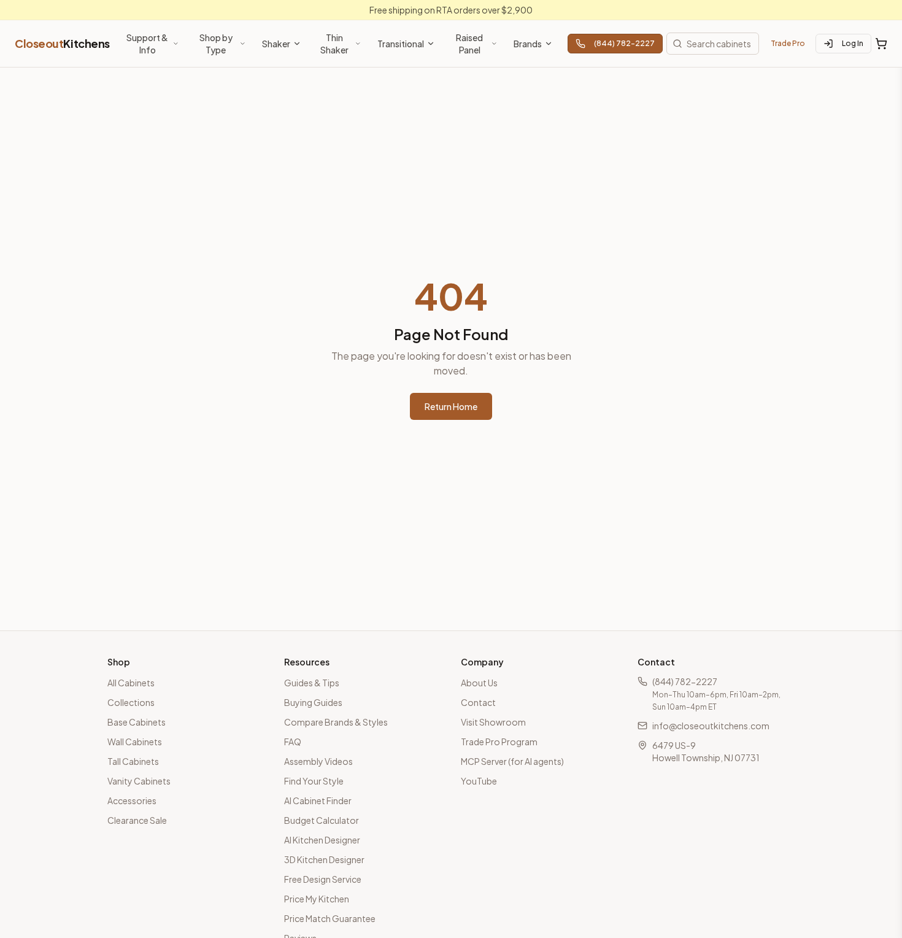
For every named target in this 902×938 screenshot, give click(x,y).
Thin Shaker (334, 43)
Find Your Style (314, 780)
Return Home (451, 406)
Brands (528, 43)
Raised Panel (469, 43)
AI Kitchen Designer (322, 839)
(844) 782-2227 (624, 43)
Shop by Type (216, 43)
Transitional (400, 43)
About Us (479, 682)
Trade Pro (788, 43)
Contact (478, 702)
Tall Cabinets (133, 761)
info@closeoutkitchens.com (710, 725)
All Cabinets (131, 682)
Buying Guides (313, 702)
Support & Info (147, 43)
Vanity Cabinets (139, 780)
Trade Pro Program (499, 741)
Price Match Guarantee (330, 918)
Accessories (131, 800)
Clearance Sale (137, 820)
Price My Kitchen (316, 898)
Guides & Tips (311, 682)
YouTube (479, 780)
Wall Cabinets (134, 741)
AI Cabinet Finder (318, 800)
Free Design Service (322, 879)
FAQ (292, 741)
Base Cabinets (136, 721)
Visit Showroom (493, 721)
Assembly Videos (318, 761)
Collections (131, 702)
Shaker (276, 43)
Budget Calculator (321, 820)
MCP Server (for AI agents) (512, 761)
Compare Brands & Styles (336, 721)
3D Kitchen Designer (324, 859)
